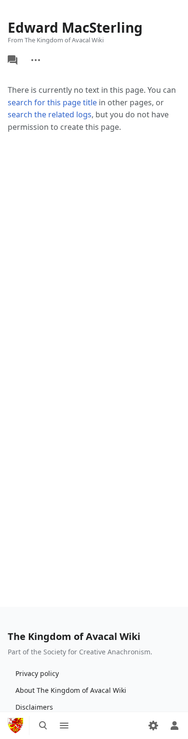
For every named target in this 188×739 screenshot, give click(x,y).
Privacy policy (37, 673)
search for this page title (52, 102)
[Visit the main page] (15, 725)
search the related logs (50, 114)
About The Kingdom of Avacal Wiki (70, 690)
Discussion (12, 60)
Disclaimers (34, 707)
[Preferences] (153, 725)
